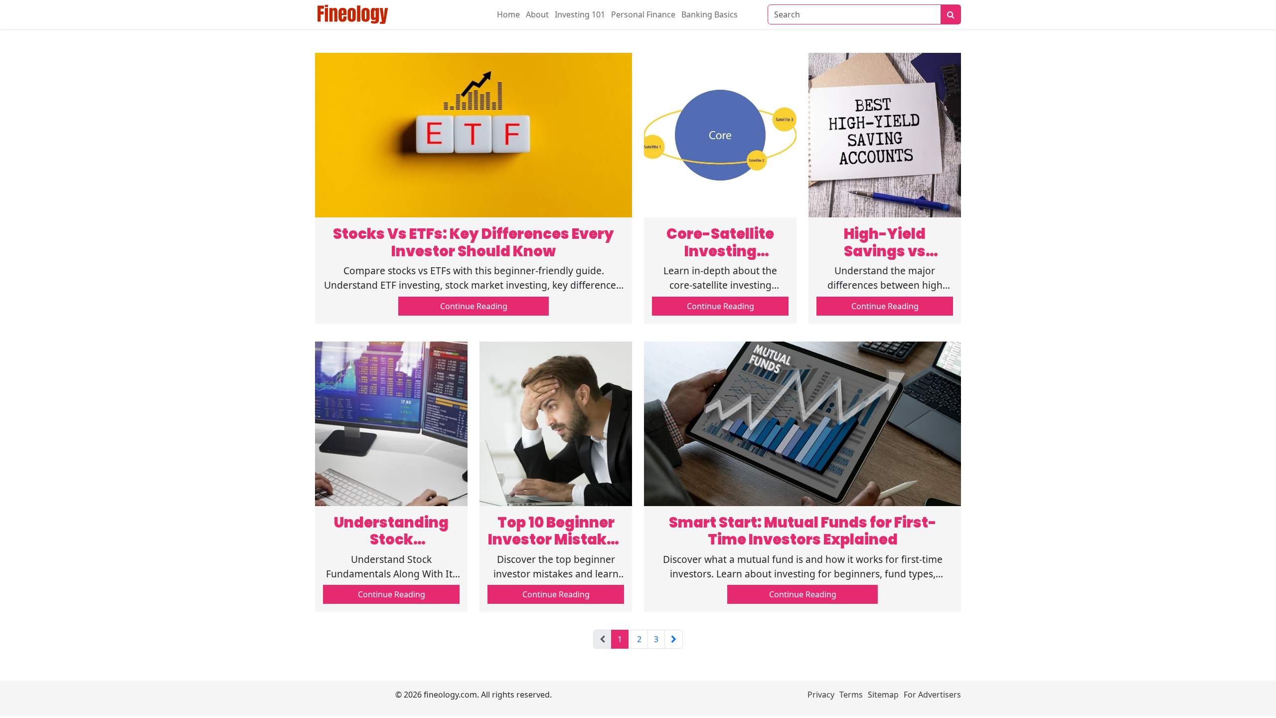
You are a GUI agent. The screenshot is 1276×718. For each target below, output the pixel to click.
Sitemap (883, 694)
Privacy (820, 694)
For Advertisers (932, 694)
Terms (851, 694)
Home (508, 14)
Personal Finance (643, 14)
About (537, 14)
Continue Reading (473, 306)
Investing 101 (580, 14)
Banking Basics (709, 14)
